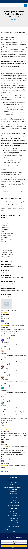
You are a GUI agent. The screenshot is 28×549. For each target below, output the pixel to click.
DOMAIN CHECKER (14, 502)
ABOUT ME (14, 486)
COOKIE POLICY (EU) (14, 489)
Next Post (24, 191)
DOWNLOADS (14, 497)
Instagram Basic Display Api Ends (14, 533)
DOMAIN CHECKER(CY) (14, 504)
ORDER (14, 500)
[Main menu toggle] (25, 5)
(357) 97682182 (14, 513)
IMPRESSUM (14, 482)
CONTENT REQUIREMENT (14, 505)
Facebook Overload (14, 528)
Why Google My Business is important (14, 526)
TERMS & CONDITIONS (14, 481)
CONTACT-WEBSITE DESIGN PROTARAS (14, 487)
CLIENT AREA (14, 499)
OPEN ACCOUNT (14, 491)
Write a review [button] (4, 316)
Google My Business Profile (14, 515)
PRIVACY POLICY (14, 484)
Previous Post (4, 191)
